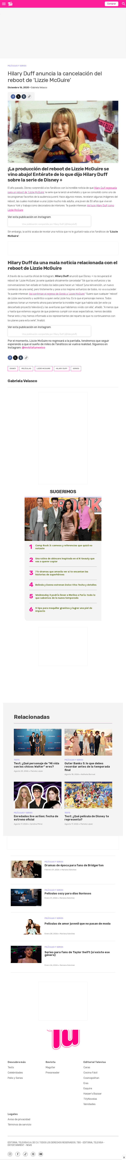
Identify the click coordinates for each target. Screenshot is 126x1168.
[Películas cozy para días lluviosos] (26, 897)
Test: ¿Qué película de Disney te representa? (87, 818)
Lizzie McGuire (43, 368)
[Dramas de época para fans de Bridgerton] (26, 869)
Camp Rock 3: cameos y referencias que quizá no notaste (63, 547)
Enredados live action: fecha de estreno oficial (36, 818)
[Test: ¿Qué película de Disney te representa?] (88, 795)
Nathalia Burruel (88, 774)
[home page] (10, 4)
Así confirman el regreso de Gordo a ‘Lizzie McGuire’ (57, 293)
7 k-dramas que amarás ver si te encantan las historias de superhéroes (61, 573)
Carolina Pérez (36, 824)
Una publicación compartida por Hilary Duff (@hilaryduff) (49, 224)
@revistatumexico (33, 347)
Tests (17, 760)
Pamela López (37, 771)
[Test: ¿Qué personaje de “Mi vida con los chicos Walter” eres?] (37, 742)
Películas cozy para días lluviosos (68, 893)
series (76, 368)
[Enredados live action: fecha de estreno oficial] (37, 795)
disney (13, 368)
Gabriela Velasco (39, 87)
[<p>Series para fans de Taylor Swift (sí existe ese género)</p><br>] (26, 954)
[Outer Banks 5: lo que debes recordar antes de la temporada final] (88, 742)
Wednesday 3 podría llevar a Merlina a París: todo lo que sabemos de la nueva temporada (65, 596)
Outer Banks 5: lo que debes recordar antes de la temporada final (87, 767)
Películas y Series (17, 66)
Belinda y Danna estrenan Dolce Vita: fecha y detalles (65, 584)
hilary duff (61, 368)
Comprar (111, 3)
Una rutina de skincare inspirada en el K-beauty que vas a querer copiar (64, 560)
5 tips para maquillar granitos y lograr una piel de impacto (63, 609)
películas (26, 368)
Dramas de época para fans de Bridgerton (74, 865)
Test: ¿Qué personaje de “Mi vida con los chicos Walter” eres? (36, 765)
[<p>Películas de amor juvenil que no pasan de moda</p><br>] (26, 925)
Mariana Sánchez (68, 870)
